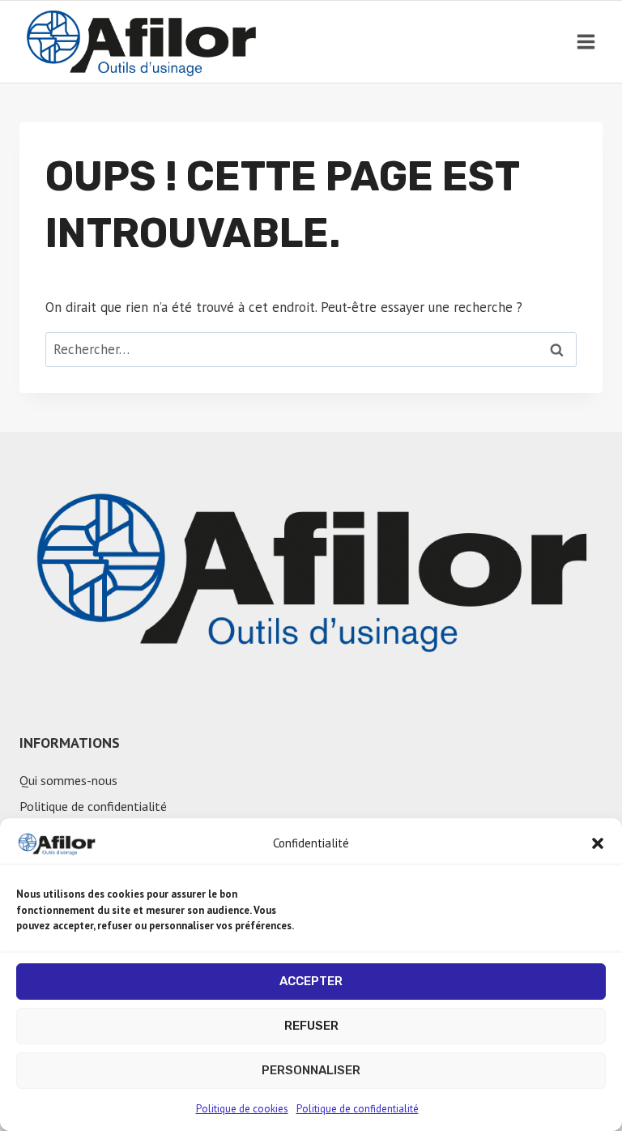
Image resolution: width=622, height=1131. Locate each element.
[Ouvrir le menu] (586, 41)
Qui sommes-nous (68, 780)
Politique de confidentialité (357, 1109)
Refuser (311, 1025)
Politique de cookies (242, 1109)
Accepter (311, 981)
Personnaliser (311, 1070)
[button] (598, 843)
